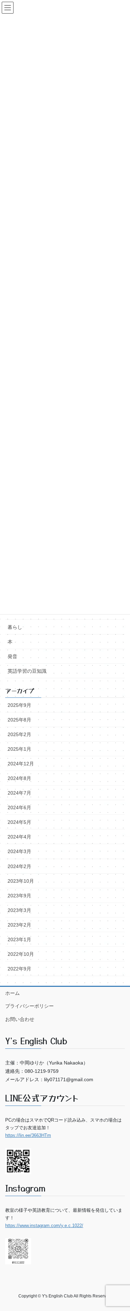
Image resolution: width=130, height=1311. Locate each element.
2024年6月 (19, 807)
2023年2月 (19, 925)
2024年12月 (21, 763)
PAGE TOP (120, 1174)
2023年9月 (19, 895)
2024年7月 (19, 793)
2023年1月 (19, 939)
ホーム (12, 993)
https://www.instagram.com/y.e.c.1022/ (44, 1225)
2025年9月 (19, 705)
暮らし (15, 627)
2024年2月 (19, 866)
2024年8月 (19, 778)
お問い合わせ (19, 1019)
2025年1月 (19, 749)
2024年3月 (19, 851)
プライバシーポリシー (29, 1006)
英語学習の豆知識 (27, 671)
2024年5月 (19, 822)
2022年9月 (19, 968)
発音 (12, 656)
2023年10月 (21, 881)
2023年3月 (19, 910)
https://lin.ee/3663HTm (28, 1135)
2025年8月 (19, 720)
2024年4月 (19, 837)
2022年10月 (21, 954)
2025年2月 (19, 734)
